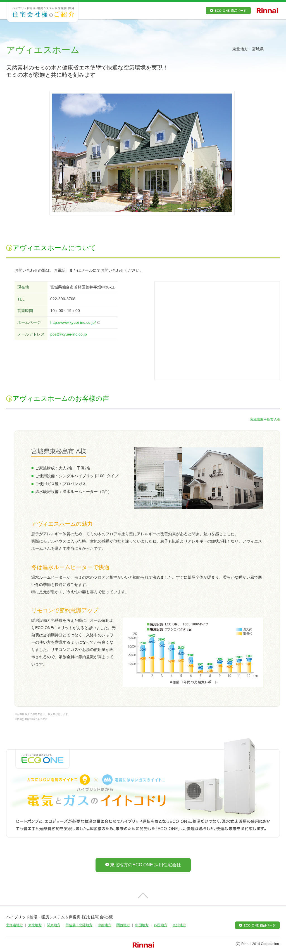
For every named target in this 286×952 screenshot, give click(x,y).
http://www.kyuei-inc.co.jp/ (73, 322)
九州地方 (179, 925)
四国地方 (160, 925)
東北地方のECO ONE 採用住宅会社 (145, 864)
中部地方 (104, 925)
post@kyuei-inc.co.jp (68, 334)
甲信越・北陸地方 (79, 925)
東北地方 (35, 925)
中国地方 (142, 925)
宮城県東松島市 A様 (265, 420)
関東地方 (53, 925)
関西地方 (123, 925)
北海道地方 (14, 925)
